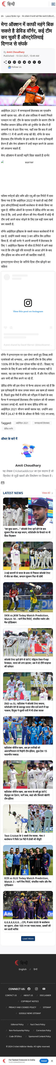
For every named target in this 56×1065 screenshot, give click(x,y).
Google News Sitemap (30, 1013)
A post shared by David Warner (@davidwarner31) (28, 345)
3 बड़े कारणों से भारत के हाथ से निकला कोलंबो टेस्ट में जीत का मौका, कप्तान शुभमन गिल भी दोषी (27, 574)
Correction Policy (43, 1030)
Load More (28, 938)
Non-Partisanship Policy (19, 1030)
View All (46, 492)
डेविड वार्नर (8, 428)
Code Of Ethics (15, 1036)
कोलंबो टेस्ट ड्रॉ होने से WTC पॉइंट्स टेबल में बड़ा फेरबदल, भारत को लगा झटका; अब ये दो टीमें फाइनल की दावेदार (27, 663)
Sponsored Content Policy (40, 1036)
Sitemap (47, 1007)
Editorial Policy (17, 1024)
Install (44, 1061)
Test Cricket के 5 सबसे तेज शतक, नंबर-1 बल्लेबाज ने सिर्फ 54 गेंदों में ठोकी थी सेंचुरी (24, 837)
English (23, 969)
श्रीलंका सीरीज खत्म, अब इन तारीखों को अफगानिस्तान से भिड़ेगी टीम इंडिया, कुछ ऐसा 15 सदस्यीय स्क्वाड (25, 751)
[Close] (52, 1061)
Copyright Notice (30, 1001)
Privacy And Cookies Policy (22, 1007)
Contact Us (11, 995)
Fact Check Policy (37, 1024)
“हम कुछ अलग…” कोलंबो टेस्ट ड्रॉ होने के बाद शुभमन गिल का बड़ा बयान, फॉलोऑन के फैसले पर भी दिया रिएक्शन (27, 532)
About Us (28, 995)
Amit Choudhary (15, 52)
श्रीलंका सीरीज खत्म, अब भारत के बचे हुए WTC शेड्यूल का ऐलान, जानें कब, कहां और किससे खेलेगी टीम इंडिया (27, 795)
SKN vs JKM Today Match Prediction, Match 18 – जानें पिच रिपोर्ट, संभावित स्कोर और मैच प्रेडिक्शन (26, 619)
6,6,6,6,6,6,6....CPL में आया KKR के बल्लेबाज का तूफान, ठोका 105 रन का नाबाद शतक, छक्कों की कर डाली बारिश (27, 926)
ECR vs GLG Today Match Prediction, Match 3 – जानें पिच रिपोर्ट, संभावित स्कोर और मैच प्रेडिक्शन (27, 881)
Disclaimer (45, 995)
